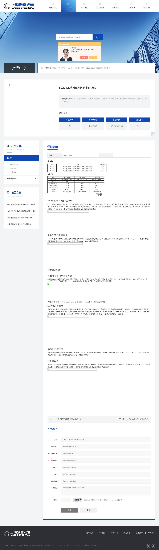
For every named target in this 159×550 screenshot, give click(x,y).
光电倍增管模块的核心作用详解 (19, 224)
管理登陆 (93, 545)
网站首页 (53, 7)
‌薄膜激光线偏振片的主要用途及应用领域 (21, 218)
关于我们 (84, 7)
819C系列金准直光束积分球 (71, 419)
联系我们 (147, 7)
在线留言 (131, 7)
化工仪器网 (85, 545)
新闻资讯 (100, 7)
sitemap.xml (68, 545)
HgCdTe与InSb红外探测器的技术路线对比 (21, 211)
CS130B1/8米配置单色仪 (138, 419)
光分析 (70, 68)
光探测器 (13, 168)
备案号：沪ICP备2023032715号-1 (50, 545)
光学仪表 (13, 172)
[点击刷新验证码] (77, 500)
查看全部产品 (12, 178)
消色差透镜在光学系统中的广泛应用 (21, 204)
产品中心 (68, 7)
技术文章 (116, 7)
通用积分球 (79, 68)
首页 (55, 68)
